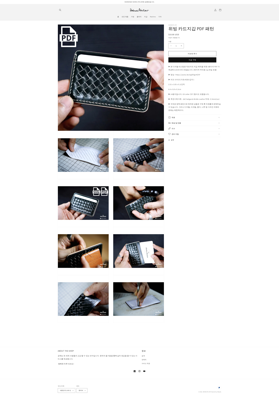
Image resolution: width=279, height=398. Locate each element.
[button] (60, 10)
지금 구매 (192, 60)
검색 (143, 356)
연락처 (144, 360)
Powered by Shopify (216, 392)
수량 (169, 41)
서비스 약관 (146, 363)
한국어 (81, 390)
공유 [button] (172, 140)
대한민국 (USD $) (65, 390)
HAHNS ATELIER (207, 392)
